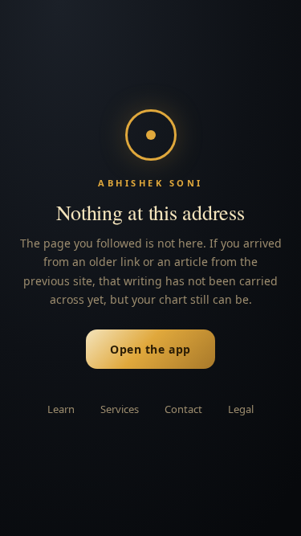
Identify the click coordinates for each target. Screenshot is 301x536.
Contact (183, 409)
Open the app (150, 349)
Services (119, 409)
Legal (241, 409)
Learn (61, 409)
